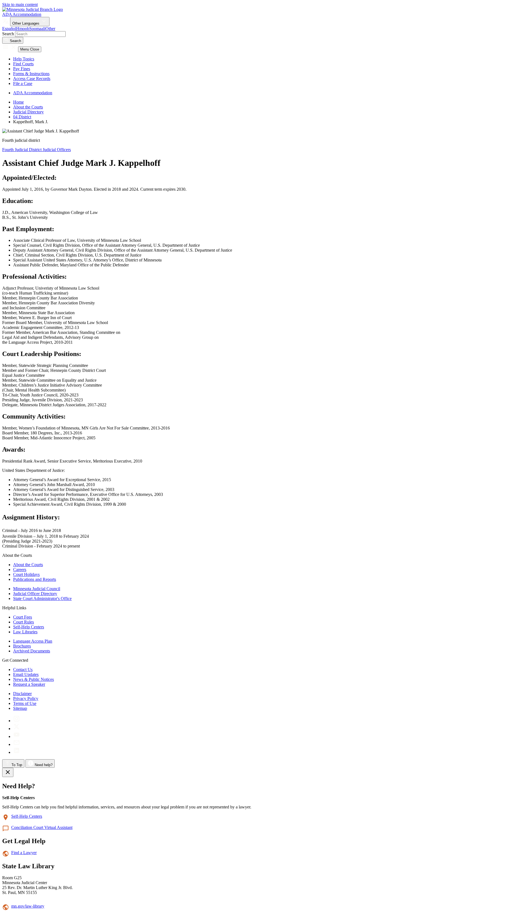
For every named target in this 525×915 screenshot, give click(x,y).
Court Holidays (26, 574)
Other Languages (26, 23)
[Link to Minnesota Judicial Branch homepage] (32, 9)
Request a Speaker (29, 684)
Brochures (22, 646)
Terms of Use (24, 703)
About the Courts (28, 107)
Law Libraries (25, 631)
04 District (22, 116)
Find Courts (23, 63)
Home (18, 102)
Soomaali (37, 28)
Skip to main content (20, 4)
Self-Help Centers (28, 627)
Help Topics (23, 59)
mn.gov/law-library (27, 906)
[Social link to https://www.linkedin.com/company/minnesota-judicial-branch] (16, 752)
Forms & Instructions (31, 73)
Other (50, 28)
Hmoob (22, 28)
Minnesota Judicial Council (36, 588)
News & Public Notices (33, 679)
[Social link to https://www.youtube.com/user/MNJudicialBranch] (16, 736)
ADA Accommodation (21, 14)
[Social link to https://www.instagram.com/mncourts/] (16, 720)
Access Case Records (31, 78)
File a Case (22, 83)
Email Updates (26, 674)
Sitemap (20, 708)
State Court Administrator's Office (42, 598)
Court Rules (23, 622)
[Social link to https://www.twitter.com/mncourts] (16, 728)
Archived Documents (31, 651)
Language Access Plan (32, 641)
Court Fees (22, 617)
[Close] (7, 772)
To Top (16, 765)
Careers (19, 569)
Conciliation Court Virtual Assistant (41, 827)
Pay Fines (21, 68)
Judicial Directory (28, 112)
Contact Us (23, 669)
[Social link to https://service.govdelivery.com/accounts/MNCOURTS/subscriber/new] (16, 744)
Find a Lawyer (24, 852)
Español (9, 28)
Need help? (43, 765)
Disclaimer (22, 693)
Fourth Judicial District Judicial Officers (36, 149)
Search (8, 33)
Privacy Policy (25, 698)
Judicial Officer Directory (35, 593)
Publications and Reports (34, 579)
